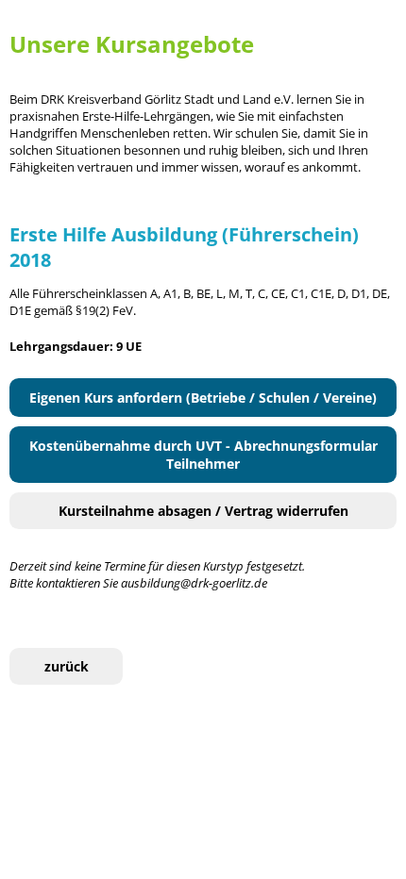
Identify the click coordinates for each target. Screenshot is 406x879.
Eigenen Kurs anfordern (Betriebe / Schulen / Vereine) (203, 397)
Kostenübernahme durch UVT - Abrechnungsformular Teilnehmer (203, 455)
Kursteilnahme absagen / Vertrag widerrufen (203, 511)
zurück (66, 666)
